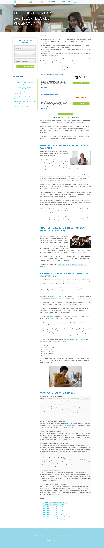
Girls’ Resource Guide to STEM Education (24, 102)
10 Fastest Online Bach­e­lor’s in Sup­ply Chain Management (57, 515)
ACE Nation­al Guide (70, 425)
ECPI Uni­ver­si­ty (50, 316)
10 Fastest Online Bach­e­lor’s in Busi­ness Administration (57, 517)
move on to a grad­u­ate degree (55, 210)
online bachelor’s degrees (78, 339)
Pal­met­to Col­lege (44, 288)
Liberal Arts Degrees (52, 2)
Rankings (21, 2)
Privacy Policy (60, 535)
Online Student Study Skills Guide (24, 97)
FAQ (85, 2)
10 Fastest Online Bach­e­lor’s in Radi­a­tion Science (55, 502)
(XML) (57, 542)
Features (80, 2)
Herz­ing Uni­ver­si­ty (63, 322)
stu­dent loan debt (83, 398)
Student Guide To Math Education (21, 92)
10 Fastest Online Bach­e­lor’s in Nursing (53, 506)
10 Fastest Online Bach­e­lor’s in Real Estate (54, 504)
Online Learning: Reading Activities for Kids (22, 87)
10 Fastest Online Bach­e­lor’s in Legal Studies (54, 511)
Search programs (25, 66)
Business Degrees (41, 2)
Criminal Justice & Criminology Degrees (68, 2)
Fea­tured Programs (65, 67)
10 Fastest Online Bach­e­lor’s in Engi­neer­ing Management (57, 519)
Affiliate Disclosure (21, 106)
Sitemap (68, 535)
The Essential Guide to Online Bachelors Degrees (24, 83)
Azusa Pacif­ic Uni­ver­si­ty (56, 296)
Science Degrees (31, 2)
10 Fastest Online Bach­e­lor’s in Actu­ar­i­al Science (55, 512)
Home (35, 535)
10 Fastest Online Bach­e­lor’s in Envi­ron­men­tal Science (57, 508)
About (89, 2)
